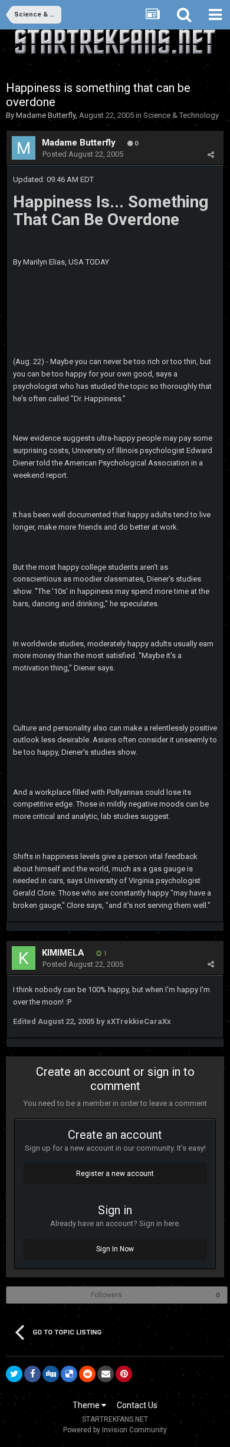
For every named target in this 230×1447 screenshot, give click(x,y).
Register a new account (115, 1174)
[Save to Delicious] (69, 1374)
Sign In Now (115, 1249)
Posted (82, 154)
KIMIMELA (63, 952)
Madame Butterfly (45, 115)
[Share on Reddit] (87, 1374)
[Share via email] (105, 1374)
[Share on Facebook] (32, 1374)
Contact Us (137, 1405)
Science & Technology (181, 115)
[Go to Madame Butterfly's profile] (23, 148)
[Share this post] (211, 154)
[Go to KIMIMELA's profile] (23, 958)
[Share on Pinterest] (124, 1374)
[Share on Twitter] (14, 1374)
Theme (87, 1405)
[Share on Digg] (50, 1374)
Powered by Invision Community (115, 1430)
